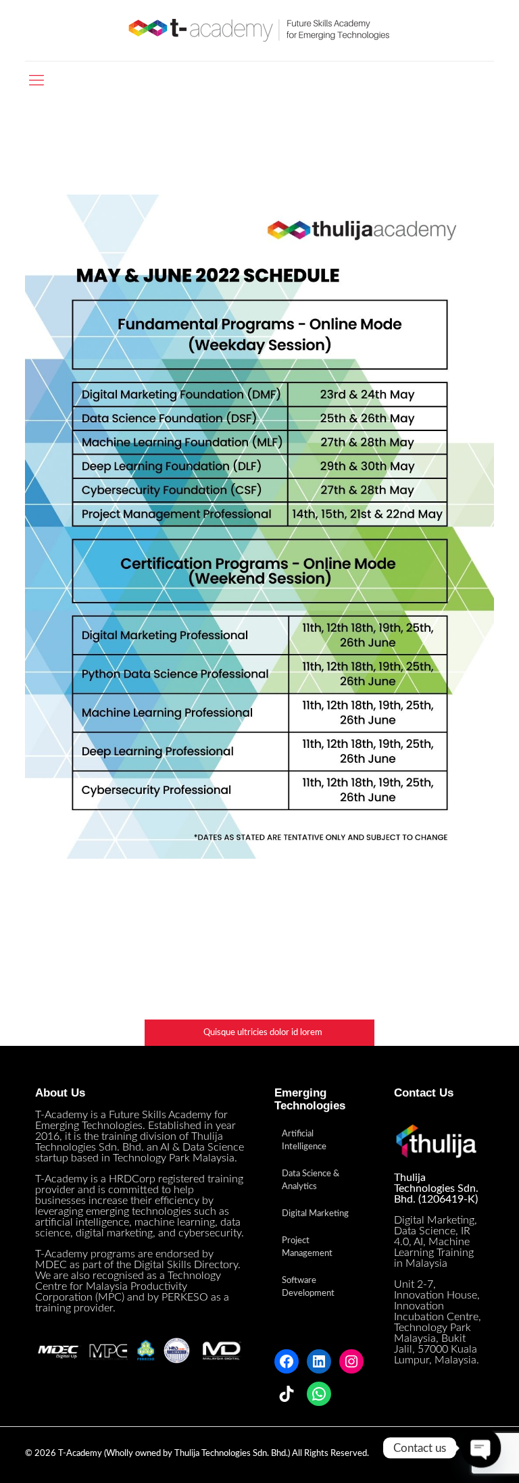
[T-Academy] (259, 30)
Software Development (308, 1287)
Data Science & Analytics (310, 1180)
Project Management (307, 1247)
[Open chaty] (481, 1448)
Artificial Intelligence (304, 1140)
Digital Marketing (315, 1213)
